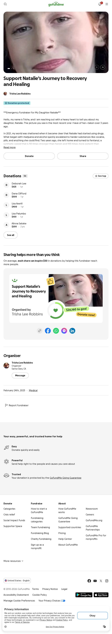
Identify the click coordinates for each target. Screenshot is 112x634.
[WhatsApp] (56, 331)
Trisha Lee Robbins (22, 362)
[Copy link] (40, 331)
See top (102, 176)
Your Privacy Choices (49, 600)
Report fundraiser (18, 405)
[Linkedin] (72, 331)
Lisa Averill (17, 203)
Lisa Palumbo (19, 213)
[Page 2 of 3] (11, 68)
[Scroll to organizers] (5, 93)
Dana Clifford (19, 193)
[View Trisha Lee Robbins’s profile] (6, 365)
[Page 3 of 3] (13, 68)
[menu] (107, 4)
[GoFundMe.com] (56, 4)
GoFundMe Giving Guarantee (65, 477)
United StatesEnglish (19, 580)
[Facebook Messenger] (64, 331)
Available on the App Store (101, 594)
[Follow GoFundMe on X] (101, 581)
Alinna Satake (19, 223)
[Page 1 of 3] (9, 68)
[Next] (102, 67)
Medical (33, 390)
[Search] (5, 4)
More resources (12, 561)
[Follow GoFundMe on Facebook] (89, 581)
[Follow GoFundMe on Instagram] (107, 581)
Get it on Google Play (83, 594)
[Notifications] (100, 4)
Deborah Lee (19, 183)
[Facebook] (48, 331)
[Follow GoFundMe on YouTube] (95, 581)
